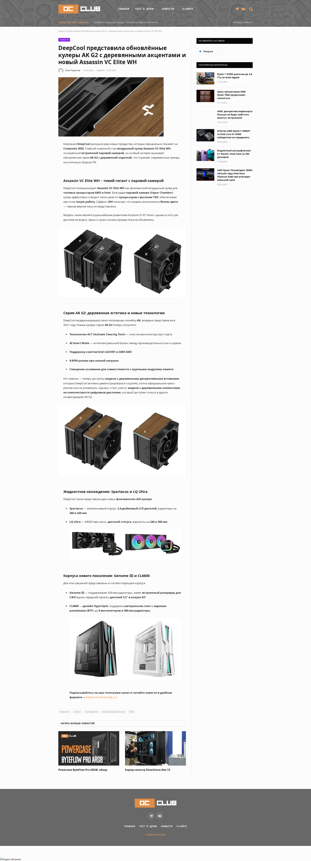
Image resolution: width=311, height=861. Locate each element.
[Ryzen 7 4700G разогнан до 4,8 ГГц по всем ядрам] (205, 78)
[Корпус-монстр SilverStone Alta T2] (155, 748)
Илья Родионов (72, 70)
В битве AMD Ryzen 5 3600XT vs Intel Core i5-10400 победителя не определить (233, 134)
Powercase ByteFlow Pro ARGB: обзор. (83, 770)
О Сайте (187, 8)
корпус (77, 711)
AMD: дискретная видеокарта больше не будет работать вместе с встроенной (234, 114)
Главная (123, 8)
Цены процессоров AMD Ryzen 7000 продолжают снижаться (231, 95)
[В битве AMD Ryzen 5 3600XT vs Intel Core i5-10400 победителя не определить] (205, 135)
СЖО (131, 711)
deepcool (64, 711)
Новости (168, 8)
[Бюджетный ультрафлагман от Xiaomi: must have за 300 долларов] (205, 155)
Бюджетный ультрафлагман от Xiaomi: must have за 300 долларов (234, 154)
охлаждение (91, 711)
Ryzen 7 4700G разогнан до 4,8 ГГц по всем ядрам (234, 76)
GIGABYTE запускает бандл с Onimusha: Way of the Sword (126, 22)
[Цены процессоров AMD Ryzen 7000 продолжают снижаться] (205, 96)
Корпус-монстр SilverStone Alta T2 (147, 770)
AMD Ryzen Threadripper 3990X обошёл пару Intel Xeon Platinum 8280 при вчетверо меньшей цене (234, 175)
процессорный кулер (113, 711)
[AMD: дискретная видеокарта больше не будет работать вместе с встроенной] (205, 115)
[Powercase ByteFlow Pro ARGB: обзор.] (88, 748)
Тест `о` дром (144, 8)
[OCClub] (79, 9)
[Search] (250, 9)
